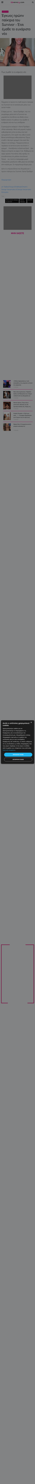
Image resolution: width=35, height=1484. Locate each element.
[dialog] (17, 742)
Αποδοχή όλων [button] (18, 754)
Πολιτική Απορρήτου (9, 750)
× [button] (31, 722)
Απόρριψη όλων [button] (18, 759)
